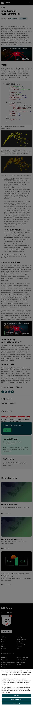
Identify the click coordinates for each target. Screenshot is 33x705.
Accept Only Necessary (16, 699)
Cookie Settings (16, 703)
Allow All (16, 695)
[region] (16, 687)
